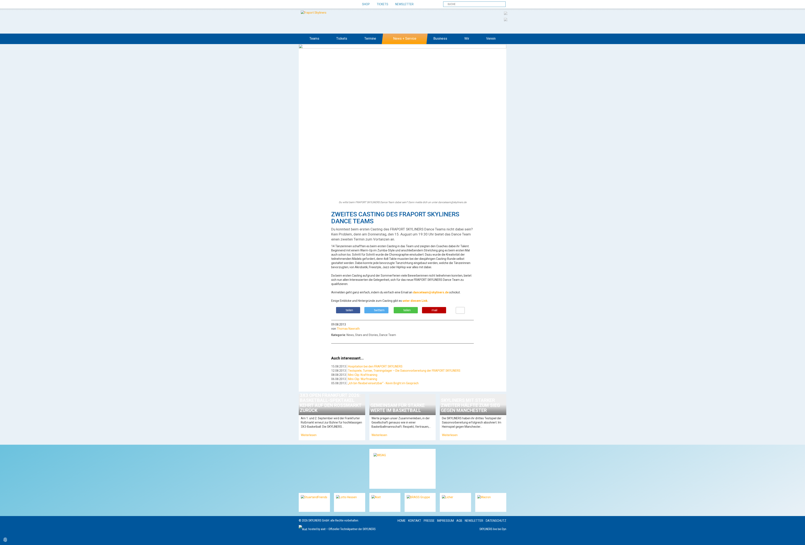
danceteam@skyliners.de (431, 292)
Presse (429, 520)
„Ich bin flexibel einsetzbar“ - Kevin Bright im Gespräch (383, 383)
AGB (459, 520)
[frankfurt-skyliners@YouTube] (324, 4)
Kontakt (414, 520)
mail (434, 310)
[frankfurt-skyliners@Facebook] (302, 4)
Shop (366, 4)
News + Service (404, 39)
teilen (349, 310)
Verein (491, 39)
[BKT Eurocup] (505, 19)
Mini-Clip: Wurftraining (362, 379)
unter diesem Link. (415, 300)
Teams (314, 39)
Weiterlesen (309, 435)
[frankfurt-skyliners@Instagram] (317, 4)
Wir (466, 39)
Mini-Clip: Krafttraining (362, 374)
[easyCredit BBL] (505, 13)
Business (440, 39)
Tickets (382, 4)
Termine (370, 39)
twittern (379, 310)
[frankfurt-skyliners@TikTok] (309, 4)
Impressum (445, 520)
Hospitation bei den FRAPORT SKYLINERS (375, 366)
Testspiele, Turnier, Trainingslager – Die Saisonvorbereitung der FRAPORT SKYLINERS (404, 370)
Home (401, 520)
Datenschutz (496, 520)
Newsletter (404, 4)
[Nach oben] (798, 538)
